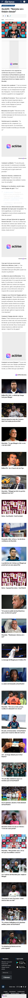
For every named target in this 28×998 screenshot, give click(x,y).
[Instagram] (23, 987)
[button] (3, 1)
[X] (19, 987)
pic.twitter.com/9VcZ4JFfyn (11, 200)
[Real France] (10, 1)
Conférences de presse (8, 5)
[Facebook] (17, 987)
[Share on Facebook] (5, 16)
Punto (3, 19)
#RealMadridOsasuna (17, 198)
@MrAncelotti (9, 192)
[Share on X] (8, 16)
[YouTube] (21, 987)
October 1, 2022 (8, 205)
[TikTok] (25, 987)
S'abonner (7, 977)
